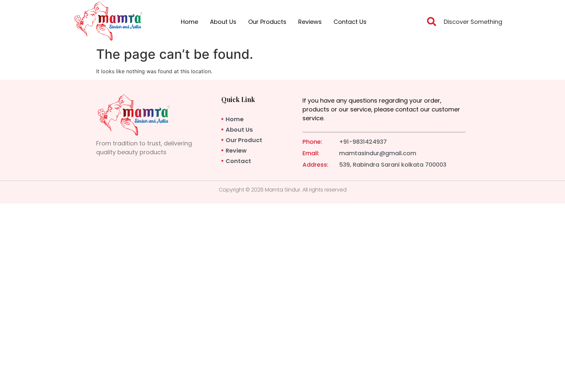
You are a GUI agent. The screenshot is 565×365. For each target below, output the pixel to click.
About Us (223, 22)
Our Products (267, 22)
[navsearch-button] (431, 23)
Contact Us (350, 22)
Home (189, 22)
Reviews (310, 22)
